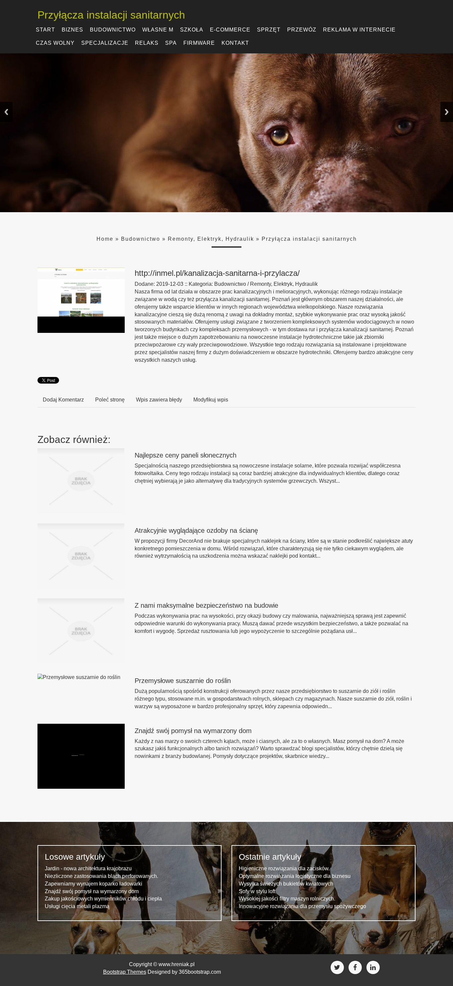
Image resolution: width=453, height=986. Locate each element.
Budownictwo (140, 239)
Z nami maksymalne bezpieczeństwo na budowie (206, 605)
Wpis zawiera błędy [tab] (159, 399)
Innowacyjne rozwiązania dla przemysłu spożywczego (302, 906)
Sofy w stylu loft (257, 891)
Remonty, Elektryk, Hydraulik (211, 239)
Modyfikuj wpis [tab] (210, 399)
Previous (6, 112)
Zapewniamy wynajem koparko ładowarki (93, 884)
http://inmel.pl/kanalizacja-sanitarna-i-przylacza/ (217, 273)
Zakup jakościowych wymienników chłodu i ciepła (103, 898)
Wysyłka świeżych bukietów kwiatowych (286, 884)
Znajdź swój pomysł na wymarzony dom (193, 730)
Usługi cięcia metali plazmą (77, 906)
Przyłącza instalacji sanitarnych (309, 239)
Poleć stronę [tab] (110, 399)
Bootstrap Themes (124, 972)
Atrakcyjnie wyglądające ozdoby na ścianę (196, 530)
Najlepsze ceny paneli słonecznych (185, 455)
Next (446, 112)
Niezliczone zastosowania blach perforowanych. (101, 876)
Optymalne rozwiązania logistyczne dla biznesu (295, 876)
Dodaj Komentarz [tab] (63, 399)
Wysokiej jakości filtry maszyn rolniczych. (287, 898)
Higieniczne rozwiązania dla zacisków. (284, 868)
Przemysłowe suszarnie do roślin (183, 680)
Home (105, 239)
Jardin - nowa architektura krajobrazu (88, 868)
